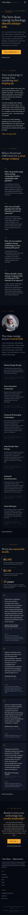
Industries (4, 874)
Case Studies (5, 877)
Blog (3, 879)
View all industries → (7, 531)
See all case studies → (7, 794)
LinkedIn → (4, 895)
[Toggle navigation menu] (25, 2)
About (3, 882)
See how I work (6, 57)
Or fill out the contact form (14, 846)
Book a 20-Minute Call (11, 52)
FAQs (3, 885)
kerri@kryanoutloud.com (8, 893)
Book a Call (14, 841)
